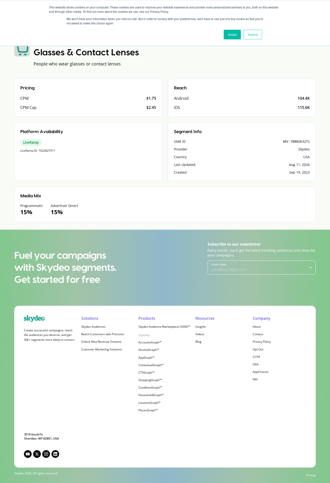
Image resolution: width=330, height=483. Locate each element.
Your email (219, 264)
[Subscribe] (310, 268)
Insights (200, 327)
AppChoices (261, 372)
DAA (256, 364)
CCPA (256, 357)
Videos (199, 334)
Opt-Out (258, 349)
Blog (198, 342)
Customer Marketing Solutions (101, 349)
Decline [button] (253, 34)
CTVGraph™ (146, 372)
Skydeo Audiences (93, 327)
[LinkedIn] (55, 454)
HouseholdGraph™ (151, 395)
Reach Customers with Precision (102, 334)
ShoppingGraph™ (150, 380)
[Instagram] (46, 454)
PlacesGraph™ (148, 410)
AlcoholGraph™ (148, 350)
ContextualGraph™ (151, 365)
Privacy (311, 475)
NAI (255, 379)
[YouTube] (28, 454)
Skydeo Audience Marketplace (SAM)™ (164, 327)
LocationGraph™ (149, 403)
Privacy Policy (262, 342)
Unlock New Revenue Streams (101, 342)
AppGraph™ (146, 357)
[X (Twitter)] (37, 454)
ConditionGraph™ (150, 387)
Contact (258, 334)
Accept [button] (232, 34)
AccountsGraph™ (149, 342)
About (257, 327)
